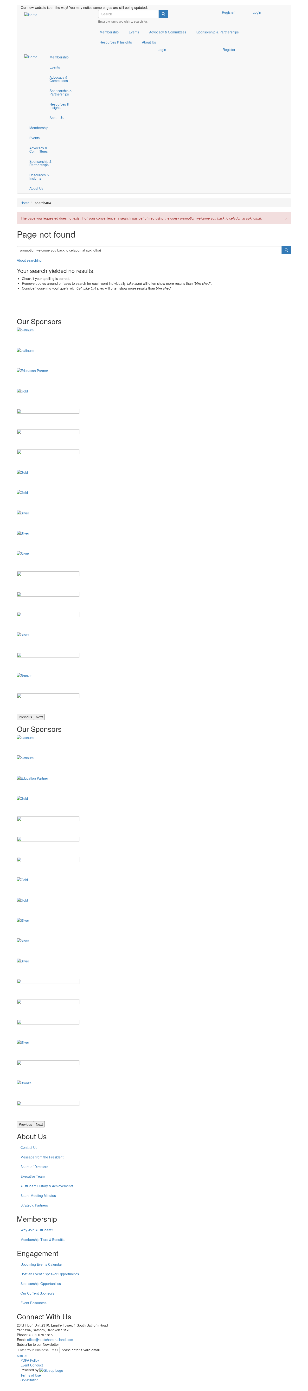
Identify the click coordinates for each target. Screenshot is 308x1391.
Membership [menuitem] (109, 32)
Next (39, 716)
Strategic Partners (34, 1205)
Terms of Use (30, 1375)
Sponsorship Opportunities (40, 1283)
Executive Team (32, 1176)
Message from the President (42, 1157)
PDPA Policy (29, 1360)
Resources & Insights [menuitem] (116, 42)
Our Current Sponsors (37, 1293)
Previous (25, 716)
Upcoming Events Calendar (41, 1264)
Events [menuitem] (134, 32)
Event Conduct (31, 1365)
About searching (29, 260)
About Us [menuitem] (149, 42)
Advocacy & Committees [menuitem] (167, 32)
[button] (286, 217)
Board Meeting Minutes (38, 1195)
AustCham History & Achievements (46, 1185)
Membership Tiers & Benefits (42, 1239)
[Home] (32, 14)
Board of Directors (34, 1166)
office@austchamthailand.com (50, 1339)
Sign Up (22, 1355)
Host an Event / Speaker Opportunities (49, 1273)
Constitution (29, 1380)
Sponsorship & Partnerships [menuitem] (217, 32)
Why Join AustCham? (36, 1229)
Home (25, 202)
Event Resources (33, 1302)
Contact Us (28, 1147)
